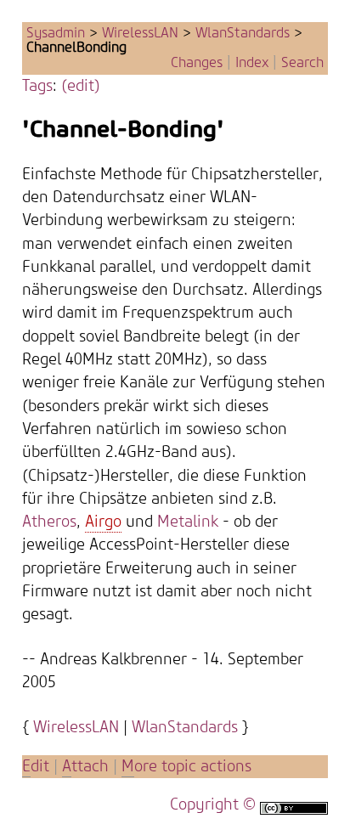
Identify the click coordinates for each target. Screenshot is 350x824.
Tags (37, 86)
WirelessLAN (140, 33)
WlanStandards (242, 33)
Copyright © (213, 805)
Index (251, 62)
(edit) (80, 86)
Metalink (187, 522)
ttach (85, 766)
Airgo (103, 522)
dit (38, 766)
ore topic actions (186, 766)
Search (302, 62)
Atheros (49, 522)
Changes (197, 62)
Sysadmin (55, 33)
